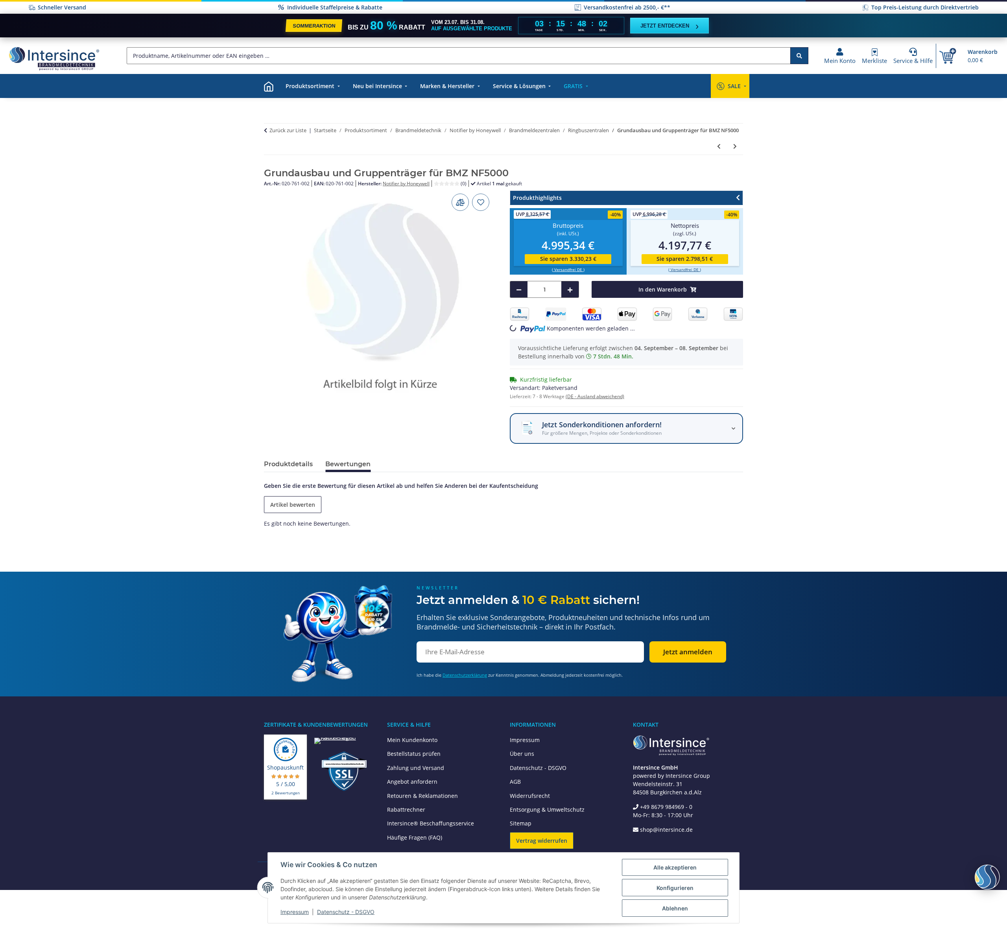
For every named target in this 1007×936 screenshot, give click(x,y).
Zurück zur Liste (287, 130)
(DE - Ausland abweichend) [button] (595, 396)
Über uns (522, 753)
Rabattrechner (406, 809)
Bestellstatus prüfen (414, 753)
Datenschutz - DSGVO (538, 768)
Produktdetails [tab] (288, 464)
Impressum (525, 740)
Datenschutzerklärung (465, 675)
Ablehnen (675, 908)
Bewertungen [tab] (348, 464)
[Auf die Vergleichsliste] (460, 202)
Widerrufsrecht (530, 795)
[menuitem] (269, 86)
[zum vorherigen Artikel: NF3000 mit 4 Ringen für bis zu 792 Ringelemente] (719, 146)
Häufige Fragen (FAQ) (414, 837)
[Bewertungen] (447, 183)
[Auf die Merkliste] (480, 202)
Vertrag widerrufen (541, 840)
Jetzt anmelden (687, 651)
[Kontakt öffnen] (987, 877)
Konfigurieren (675, 887)
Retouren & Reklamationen (422, 795)
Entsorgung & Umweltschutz (547, 809)
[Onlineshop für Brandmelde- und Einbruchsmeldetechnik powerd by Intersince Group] (53, 58)
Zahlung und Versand (415, 768)
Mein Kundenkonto (412, 740)
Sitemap (520, 823)
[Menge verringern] (518, 289)
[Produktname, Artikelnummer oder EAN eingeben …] (799, 55)
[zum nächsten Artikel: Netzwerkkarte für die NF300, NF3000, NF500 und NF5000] (735, 146)
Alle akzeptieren (675, 867)
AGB (515, 781)
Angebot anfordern (412, 781)
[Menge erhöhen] (570, 289)
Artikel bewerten (292, 504)
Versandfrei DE (568, 269)
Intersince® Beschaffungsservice (430, 823)
